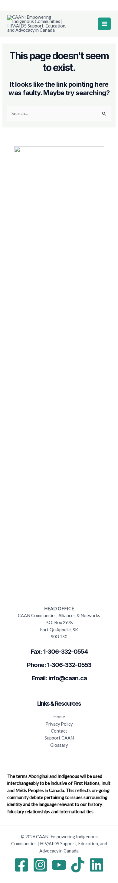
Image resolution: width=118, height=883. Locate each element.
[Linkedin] (96, 864)
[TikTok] (77, 864)
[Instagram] (40, 864)
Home (59, 716)
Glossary (59, 745)
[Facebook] (21, 864)
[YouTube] (59, 864)
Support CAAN (59, 737)
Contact (59, 730)
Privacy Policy (59, 724)
